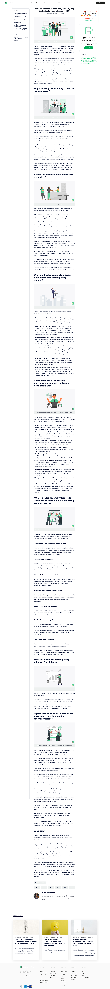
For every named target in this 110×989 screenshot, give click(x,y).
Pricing (51, 977)
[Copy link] (72, 887)
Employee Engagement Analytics (44, 979)
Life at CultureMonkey (86, 977)
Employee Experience (39, 882)
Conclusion (16, 40)
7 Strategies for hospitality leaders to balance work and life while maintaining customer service (20, 29)
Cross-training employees (41, 564)
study (37, 700)
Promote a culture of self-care (42, 611)
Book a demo (101, 3)
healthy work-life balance (57, 59)
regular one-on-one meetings (65, 486)
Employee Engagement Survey (43, 972)
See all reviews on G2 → (88, 20)
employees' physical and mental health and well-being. (58, 159)
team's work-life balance (57, 71)
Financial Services (74, 973)
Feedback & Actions (43, 976)
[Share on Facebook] (44, 887)
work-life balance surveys (45, 813)
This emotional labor (50, 371)
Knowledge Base (53, 973)
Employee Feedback (43, 974)
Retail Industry (74, 975)
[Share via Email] (65, 887)
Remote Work (63, 983)
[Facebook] (21, 975)
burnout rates (45, 706)
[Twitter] (24, 975)
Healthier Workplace (65, 985)
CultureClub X (52, 971)
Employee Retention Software (64, 977)
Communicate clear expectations (57, 441)
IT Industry (73, 971)
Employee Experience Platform (44, 983)
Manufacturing (74, 977)
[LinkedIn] (27, 975)
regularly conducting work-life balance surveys (55, 797)
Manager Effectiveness (63, 981)
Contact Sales (53, 979)
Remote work (37, 597)
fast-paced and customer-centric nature (52, 225)
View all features (43, 986)
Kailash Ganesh (18, 937)
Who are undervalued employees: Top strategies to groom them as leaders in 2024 (88, 65)
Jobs (83, 975)
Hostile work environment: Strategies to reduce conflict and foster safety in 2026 (88, 58)
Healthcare (73, 979)
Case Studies (52, 975)
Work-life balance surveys (41, 750)
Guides (83, 973)
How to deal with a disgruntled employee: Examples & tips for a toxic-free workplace (89, 61)
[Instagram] (30, 975)
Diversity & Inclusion (64, 974)
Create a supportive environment (61, 469)
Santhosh (46, 937)
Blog (82, 971)
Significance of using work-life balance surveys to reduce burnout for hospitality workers (21, 37)
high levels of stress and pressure (62, 328)
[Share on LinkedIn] (51, 887)
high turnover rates (66, 169)
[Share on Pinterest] (58, 887)
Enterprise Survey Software (64, 972)
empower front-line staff (46, 644)
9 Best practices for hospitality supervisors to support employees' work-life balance (21, 25)
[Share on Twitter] (37, 887)
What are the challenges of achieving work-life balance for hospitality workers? (20, 21)
